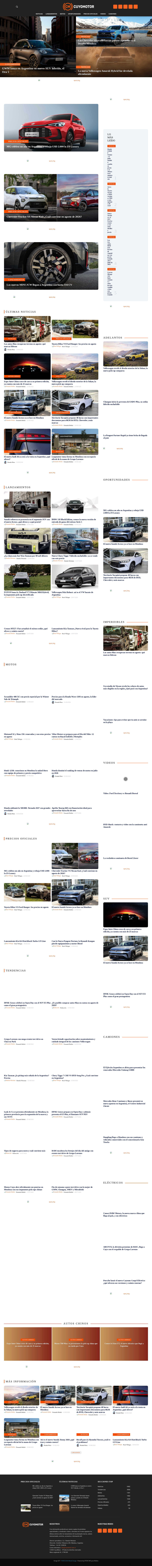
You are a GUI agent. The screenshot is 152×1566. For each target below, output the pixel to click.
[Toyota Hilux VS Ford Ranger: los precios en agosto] (75, 329)
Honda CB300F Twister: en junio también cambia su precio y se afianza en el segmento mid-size (109, 164)
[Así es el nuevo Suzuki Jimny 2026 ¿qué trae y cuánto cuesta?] (58, 1428)
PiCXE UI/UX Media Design (69, 1561)
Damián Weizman (21, 558)
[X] (131, 7)
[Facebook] (115, 7)
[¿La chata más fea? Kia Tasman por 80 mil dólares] (27, 541)
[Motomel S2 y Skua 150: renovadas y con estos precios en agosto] (27, 719)
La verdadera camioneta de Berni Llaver (120, 858)
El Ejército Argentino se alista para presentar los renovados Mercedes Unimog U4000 (124, 1068)
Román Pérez (11, 349)
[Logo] (78, 6)
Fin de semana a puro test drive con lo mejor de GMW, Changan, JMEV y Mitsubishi (72, 1188)
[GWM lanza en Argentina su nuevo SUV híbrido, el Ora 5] (38, 46)
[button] (16, 6)
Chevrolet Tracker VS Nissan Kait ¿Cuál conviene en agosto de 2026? (44, 216)
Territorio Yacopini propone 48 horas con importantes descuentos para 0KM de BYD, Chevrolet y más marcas (75, 420)
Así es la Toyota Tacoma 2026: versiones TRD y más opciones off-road (109, 196)
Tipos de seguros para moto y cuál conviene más (24, 1151)
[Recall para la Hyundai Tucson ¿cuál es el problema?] (94, 1428)
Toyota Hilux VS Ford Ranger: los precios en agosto (74, 344)
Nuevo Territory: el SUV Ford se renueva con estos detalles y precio (109, 223)
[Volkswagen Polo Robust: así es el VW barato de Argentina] (75, 577)
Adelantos (60, 376)
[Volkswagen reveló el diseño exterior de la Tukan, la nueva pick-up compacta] (75, 366)
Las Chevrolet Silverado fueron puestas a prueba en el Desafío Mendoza (80, 1497)
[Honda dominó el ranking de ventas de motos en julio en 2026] (75, 756)
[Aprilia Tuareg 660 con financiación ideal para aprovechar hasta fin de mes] (75, 793)
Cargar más (76, 1452)
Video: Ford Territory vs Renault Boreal (120, 793)
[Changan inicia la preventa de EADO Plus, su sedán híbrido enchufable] (125, 387)
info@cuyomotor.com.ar (68, 1547)
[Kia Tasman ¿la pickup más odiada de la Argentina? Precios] (27, 1061)
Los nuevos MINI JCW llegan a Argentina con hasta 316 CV (39, 284)
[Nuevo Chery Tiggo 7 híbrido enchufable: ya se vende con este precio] (75, 541)
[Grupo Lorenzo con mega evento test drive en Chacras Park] (27, 1024)
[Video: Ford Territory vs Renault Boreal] (125, 779)
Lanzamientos (12, 64)
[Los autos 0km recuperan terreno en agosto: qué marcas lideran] (27, 329)
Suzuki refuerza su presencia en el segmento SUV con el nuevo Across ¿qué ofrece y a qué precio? (27, 520)
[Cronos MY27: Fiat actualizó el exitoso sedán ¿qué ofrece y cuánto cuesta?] (27, 614)
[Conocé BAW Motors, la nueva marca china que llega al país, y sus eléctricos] (125, 1198)
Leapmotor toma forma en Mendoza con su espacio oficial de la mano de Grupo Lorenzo (21, 1442)
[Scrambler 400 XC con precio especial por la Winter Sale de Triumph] (27, 682)
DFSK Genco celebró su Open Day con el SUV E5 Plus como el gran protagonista (124, 995)
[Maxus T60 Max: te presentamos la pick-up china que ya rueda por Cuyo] (76, 1344)
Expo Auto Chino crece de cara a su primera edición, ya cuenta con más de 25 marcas (122, 930)
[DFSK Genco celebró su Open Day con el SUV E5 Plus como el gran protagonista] (27, 988)
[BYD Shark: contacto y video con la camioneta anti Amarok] (125, 810)
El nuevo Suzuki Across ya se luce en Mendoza (24, 418)
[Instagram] (120, 7)
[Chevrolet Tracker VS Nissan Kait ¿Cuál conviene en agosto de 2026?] (51, 198)
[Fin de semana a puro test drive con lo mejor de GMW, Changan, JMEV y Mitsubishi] (75, 1172)
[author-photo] (5, 349)
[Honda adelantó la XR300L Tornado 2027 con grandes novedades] (27, 793)
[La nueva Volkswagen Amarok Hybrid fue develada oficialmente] (114, 62)
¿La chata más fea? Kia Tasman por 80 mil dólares (26, 556)
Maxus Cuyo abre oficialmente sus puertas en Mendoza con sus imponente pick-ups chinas (23, 1188)
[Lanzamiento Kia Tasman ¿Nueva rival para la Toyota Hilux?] (75, 614)
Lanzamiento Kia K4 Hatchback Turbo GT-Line (25, 941)
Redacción (63, 1008)
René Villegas (66, 346)
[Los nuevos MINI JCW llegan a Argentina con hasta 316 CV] (51, 266)
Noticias (85, 36)
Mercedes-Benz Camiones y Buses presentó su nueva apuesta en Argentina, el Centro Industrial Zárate (124, 1103)
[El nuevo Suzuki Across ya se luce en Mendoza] (27, 403)
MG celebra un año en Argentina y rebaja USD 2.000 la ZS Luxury (43, 146)
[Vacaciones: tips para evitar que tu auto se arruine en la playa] (125, 705)
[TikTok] (125, 7)
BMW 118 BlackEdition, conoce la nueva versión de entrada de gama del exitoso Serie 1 (74, 520)
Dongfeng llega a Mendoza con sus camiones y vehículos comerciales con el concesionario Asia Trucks (123, 1139)
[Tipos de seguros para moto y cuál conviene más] (27, 1136)
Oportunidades (14, 412)
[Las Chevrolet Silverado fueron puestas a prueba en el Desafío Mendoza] (114, 31)
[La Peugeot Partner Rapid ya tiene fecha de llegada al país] (125, 421)
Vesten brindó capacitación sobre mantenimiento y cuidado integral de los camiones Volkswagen (73, 1040)
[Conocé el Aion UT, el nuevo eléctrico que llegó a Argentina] (124, 1344)
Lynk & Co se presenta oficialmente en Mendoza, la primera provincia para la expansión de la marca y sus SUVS (26, 1114)
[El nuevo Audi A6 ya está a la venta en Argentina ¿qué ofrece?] (27, 442)
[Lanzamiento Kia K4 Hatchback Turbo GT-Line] (27, 926)
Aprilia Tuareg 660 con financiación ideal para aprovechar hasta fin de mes (72, 809)
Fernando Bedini (20, 386)
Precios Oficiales (18, 141)
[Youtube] (136, 7)
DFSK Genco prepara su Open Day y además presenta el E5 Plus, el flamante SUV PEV (71, 1113)
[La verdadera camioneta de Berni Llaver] (125, 843)
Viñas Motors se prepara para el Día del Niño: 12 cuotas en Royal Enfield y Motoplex (73, 735)
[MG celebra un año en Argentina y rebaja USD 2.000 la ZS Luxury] (51, 127)
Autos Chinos (14, 376)
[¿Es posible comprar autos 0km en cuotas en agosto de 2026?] (75, 988)
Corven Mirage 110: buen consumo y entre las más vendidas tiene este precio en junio (109, 284)
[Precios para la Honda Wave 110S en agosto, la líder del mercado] (75, 682)
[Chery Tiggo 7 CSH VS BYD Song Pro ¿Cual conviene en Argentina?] (75, 1061)
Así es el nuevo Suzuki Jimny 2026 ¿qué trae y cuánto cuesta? (57, 1441)
